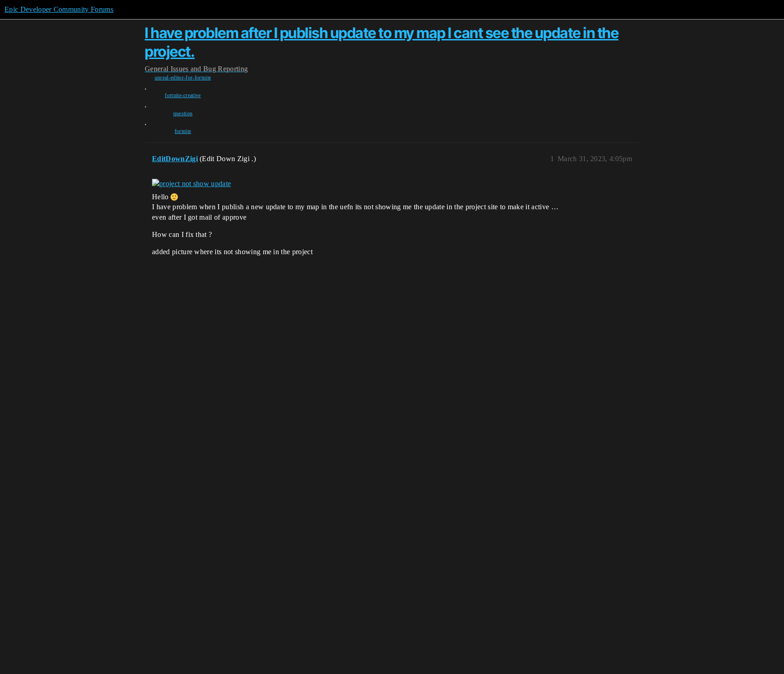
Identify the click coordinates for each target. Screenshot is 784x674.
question (183, 113)
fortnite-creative (183, 95)
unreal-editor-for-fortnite (183, 77)
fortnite (183, 131)
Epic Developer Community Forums (59, 9)
